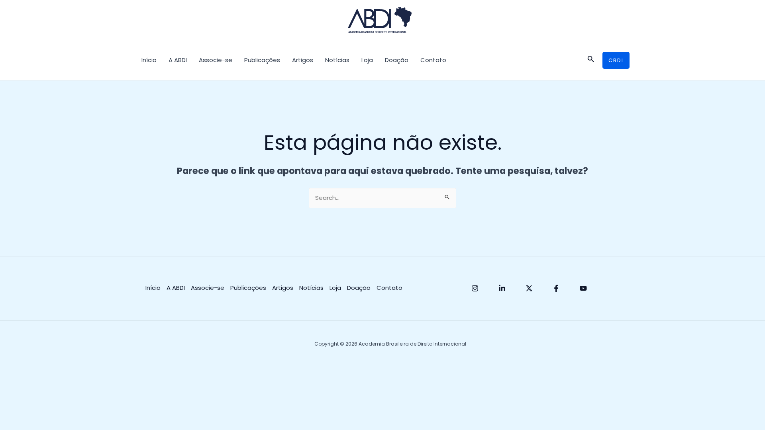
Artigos (302, 60)
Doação (396, 60)
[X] (529, 288)
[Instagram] (475, 288)
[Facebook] (556, 288)
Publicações (262, 60)
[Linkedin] (502, 288)
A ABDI (178, 60)
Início (149, 60)
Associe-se (215, 60)
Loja (367, 60)
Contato (433, 60)
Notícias (337, 60)
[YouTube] (583, 288)
